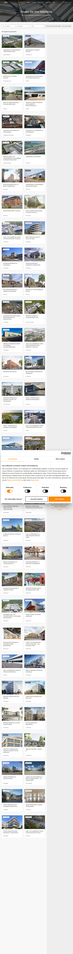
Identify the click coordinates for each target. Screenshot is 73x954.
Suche (65, 2)
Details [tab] (36, 459)
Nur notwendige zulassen (13, 499)
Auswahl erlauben (36, 499)
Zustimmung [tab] (12, 459)
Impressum (35, 480)
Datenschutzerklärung (15, 480)
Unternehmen (48, 2)
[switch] (27, 491)
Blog (54, 2)
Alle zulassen (59, 499)
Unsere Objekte (21, 2)
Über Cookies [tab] (60, 459)
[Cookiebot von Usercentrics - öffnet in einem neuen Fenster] (62, 453)
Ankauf (28, 2)
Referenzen (40, 2)
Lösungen (34, 2)
